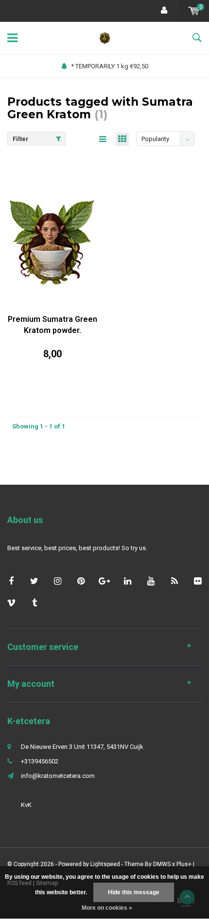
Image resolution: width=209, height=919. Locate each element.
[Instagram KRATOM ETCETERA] (58, 581)
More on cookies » (107, 907)
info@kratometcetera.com (58, 775)
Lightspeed (105, 864)
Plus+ (184, 864)
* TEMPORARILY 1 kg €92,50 (109, 66)
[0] (193, 11)
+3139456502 (39, 761)
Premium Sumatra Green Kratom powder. (52, 325)
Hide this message (133, 892)
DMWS (162, 864)
